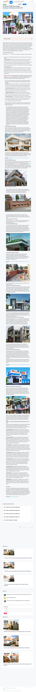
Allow (24, 4)
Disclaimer (4, 688)
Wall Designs (14, 220)
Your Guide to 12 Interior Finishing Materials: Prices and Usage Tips (18, 600)
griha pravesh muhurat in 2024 (14, 496)
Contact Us (4, 689)
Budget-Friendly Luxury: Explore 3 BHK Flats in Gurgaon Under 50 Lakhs (19, 594)
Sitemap (10, 687)
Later (20, 4)
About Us (14, 687)
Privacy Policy (14, 688)
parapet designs (8, 76)
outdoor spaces (17, 163)
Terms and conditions (9, 688)
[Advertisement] (18, 537)
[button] (30, 1)
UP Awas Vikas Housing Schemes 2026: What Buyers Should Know (18, 571)
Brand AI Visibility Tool (5, 687)
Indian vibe (16, 318)
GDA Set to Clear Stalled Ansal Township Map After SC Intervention (18, 558)
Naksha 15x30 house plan (11, 597)
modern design (10, 54)
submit (5, 613)
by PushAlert (11, 5)
